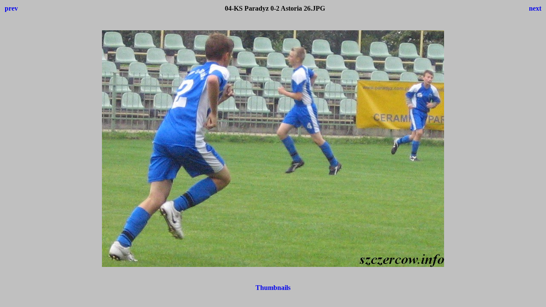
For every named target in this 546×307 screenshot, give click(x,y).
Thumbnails (273, 287)
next (535, 8)
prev (11, 8)
